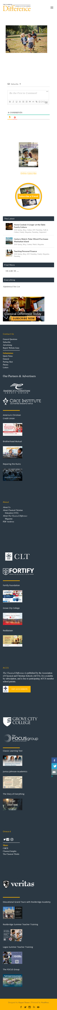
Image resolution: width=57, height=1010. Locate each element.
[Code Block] (33, 101)
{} (40, 102)
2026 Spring (18, 230)
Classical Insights (9, 851)
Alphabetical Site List (11, 286)
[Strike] (19, 101)
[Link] (36, 101)
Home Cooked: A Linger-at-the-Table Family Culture (29, 225)
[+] (43, 102)
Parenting (35, 232)
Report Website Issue (11, 347)
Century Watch (32, 244)
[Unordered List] (26, 101)
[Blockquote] (29, 101)
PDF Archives (8, 521)
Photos (5, 364)
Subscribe (7, 342)
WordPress (45, 1002)
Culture (29, 230)
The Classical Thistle (11, 854)
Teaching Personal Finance (25, 251)
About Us (6, 507)
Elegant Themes (24, 1002)
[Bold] (9, 101)
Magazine (28, 232)
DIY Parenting (37, 230)
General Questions (10, 339)
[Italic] (13, 101)
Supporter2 (42, 232)
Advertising (7, 345)
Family (22, 232)
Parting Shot (8, 361)
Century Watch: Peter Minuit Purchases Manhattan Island (31, 240)
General (6, 359)
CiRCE (5, 848)
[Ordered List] (23, 101)
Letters (5, 367)
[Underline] (16, 101)
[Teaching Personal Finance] (9, 253)
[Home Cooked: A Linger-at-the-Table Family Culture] (9, 226)
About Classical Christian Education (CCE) (13, 511)
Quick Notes (8, 356)
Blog (24, 230)
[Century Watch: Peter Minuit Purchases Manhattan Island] (9, 240)
